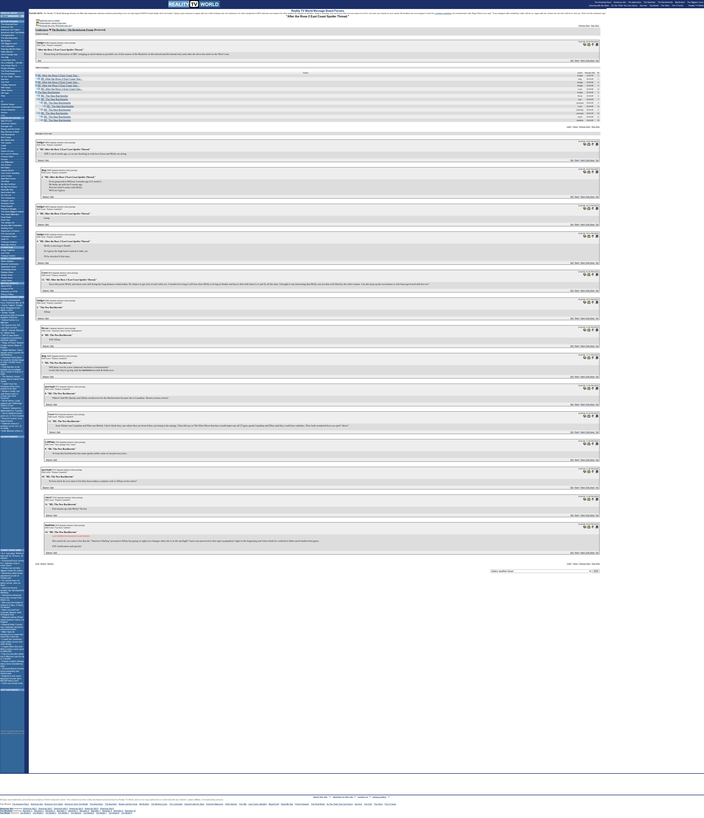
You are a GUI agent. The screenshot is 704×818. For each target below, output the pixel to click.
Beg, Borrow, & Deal (9, 132)
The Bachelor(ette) (9, 38)
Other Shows (6, 90)
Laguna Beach (7, 170)
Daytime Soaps (7, 104)
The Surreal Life (7, 234)
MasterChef (274, 804)
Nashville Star (6, 190)
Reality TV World (696, 5)
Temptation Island (8, 236)
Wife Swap (5, 87)
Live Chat (4, 253)
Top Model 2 (38, 813)
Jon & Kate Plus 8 (8, 65)
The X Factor (677, 5)
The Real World (7, 74)
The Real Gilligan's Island (11, 212)
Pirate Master (6, 206)
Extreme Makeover (214, 804)
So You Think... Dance (10, 76)
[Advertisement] (12, 493)
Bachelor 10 (130, 811)
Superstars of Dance (9, 231)
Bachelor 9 (118, 811)
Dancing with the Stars (599, 5)
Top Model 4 (63, 813)
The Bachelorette (665, 2)
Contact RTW (6, 289)
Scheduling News (8, 269)
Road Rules (5, 217)
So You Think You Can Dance (624, 5)
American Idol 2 (45, 808)
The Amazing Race (603, 2)
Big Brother (680, 2)
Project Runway (7, 68)
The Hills (4, 57)
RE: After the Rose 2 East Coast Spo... (58, 75)
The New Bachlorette (49, 92)
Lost (2, 115)
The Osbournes (7, 198)
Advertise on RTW (8, 291)
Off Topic (4, 93)
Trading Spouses (8, 85)
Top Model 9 (126, 813)
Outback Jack (7, 201)
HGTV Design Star (9, 54)
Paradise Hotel (7, 203)
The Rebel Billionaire (9, 214)
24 (1, 101)
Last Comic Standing (9, 173)
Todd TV (4, 239)
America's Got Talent (9, 30)
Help (2, 96)
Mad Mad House (8, 179)
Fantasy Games (7, 256)
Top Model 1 (25, 813)
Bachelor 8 (107, 811)
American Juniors (8, 123)
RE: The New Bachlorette (54, 96)
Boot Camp (5, 137)
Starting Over (6, 228)
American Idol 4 (76, 808)
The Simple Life (7, 223)
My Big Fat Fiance (8, 187)
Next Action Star (7, 192)
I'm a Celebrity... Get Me (11, 63)
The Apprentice (634, 2)
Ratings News (6, 272)
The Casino (5, 143)
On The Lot (5, 195)
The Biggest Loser (695, 2)
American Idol (620, 2)
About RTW (5, 286)
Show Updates (7, 261)
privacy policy (379, 797)
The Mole (4, 181)
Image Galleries (7, 250)
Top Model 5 (76, 813)
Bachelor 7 (95, 811)
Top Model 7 (101, 813)
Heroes (4, 112)
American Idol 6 (107, 808)
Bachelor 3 (50, 811)
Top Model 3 (50, 813)
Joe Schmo (5, 165)
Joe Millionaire (6, 162)
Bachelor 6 (84, 811)
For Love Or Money (9, 154)
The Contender (7, 46)
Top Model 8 (114, 813)
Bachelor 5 (73, 811)
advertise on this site (343, 797)
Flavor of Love (7, 151)
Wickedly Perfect (8, 245)
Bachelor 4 (61, 811)
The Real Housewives (10, 71)
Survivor (643, 5)
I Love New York (8, 60)
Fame (3, 148)
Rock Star (5, 220)
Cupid (3, 145)
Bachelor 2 (39, 811)
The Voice (665, 5)
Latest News (6, 280)
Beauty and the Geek (10, 129)
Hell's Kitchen (6, 52)
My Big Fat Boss (8, 184)
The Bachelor (649, 2)
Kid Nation (5, 168)
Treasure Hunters (8, 242)
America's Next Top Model (12, 32)
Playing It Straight (8, 209)
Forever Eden (6, 156)
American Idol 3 (61, 808)
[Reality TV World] (194, 6)
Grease (4, 159)
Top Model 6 (88, 813)
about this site (320, 797)
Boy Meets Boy (7, 140)
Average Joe (6, 126)
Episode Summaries (9, 264)
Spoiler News (6, 275)
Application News (8, 267)
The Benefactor (7, 134)
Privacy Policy (7, 294)
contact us (363, 797)
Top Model (654, 5)
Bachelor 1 (27, 811)
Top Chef (4, 82)
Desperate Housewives (11, 107)
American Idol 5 (91, 808)
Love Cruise (6, 176)
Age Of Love (6, 121)
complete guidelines (443, 13)
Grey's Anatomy (7, 110)
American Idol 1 (30, 808)
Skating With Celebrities (11, 225)
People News (6, 278)
